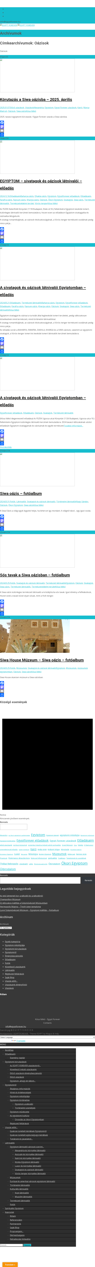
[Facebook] (47, 123)
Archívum (4, 924)
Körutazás (65, 849)
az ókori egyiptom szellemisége (19, 835)
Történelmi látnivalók (66, 501)
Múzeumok (21, 668)
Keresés (4, 822)
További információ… (73, 425)
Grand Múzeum (67, 845)
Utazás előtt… (11, 981)
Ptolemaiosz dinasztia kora (19, 858)
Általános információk (20, 1088)
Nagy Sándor (82, 501)
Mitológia (33, 854)
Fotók (12, 501)
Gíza (75, 845)
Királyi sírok (42, 849)
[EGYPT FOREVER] (17, 25)
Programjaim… (16, 1231)
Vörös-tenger (41, 203)
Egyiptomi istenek (52, 835)
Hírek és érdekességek (20, 1092)
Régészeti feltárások (14, 973)
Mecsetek (24, 854)
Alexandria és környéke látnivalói (30, 1150)
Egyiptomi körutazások (15, 948)
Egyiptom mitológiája (15, 945)
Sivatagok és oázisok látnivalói (41, 501)
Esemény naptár (17, 1057)
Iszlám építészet (24, 849)
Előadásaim (15, 196)
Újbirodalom (8, 869)
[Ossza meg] (47, 135)
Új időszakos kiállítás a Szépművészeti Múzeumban (24, 903)
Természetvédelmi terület (22, 203)
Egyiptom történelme (7, 841)
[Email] (47, 131)
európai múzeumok (20, 845)
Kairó (79, 107)
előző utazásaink (6, 845)
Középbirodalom (76, 849)
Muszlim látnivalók (23, 1196)
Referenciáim (16, 1220)
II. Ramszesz (88, 845)
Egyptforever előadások (68, 196)
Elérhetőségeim (17, 1235)
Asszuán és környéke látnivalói (29, 1154)
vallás (31, 864)
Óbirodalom (54, 863)
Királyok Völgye (54, 849)
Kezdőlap (9, 1050)
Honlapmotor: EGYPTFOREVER (14, 1033)
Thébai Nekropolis (9, 863)
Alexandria (39, 107)
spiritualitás (52, 858)
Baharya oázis (27, 196)
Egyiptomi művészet (87, 835)
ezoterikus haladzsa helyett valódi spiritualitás (44, 845)
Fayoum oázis (19, 199)
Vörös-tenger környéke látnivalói (30, 1173)
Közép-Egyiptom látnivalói (27, 1162)
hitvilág (80, 845)
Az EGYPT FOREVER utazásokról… (25, 1065)
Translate (20, 1040)
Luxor (17, 854)
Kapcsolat (9, 1212)
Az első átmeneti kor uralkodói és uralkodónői (21, 895)
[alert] (47, 763)
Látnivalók (21, 501)
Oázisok (11, 111)
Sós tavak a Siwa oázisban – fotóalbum (35, 575)
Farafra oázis (6, 199)
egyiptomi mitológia (69, 835)
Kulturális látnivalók (19, 1189)
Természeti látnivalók (32, 302)
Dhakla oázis (41, 196)
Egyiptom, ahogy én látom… (23, 1081)
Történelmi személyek (25, 1108)
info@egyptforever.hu (15, 1026)
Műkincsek (71, 854)
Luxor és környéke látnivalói (28, 1166)
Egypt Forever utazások (65, 107)
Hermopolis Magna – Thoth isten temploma (20, 906)
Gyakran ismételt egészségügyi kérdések (29, 1135)
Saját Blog (9, 977)
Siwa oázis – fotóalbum (21, 493)
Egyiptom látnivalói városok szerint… (27, 1146)
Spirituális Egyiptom (14, 1208)
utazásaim (23, 864)
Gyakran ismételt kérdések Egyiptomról (28, 1131)
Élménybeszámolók (40, 864)
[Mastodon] (47, 127)
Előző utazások (17, 107)
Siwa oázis (21, 111)
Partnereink (15, 1223)
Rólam (13, 1216)
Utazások (29, 107)
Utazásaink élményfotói (16, 984)
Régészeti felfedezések (39, 858)
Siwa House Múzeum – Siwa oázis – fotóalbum (42, 660)
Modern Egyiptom (45, 854)
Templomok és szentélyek (76, 858)
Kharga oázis (33, 199)
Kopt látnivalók (22, 1192)
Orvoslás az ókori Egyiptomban (29, 1119)
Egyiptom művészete (19, 1111)
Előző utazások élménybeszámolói (26, 1073)
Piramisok (3, 858)
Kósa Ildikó (31, 111)
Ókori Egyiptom (55, 199)
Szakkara (61, 858)
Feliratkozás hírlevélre (20, 1239)
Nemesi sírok (81, 854)
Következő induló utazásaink (23, 1069)
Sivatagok (68, 199)
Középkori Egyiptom (6, 854)
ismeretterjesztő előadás (9, 849)
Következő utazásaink (15, 966)
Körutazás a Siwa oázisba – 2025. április (36, 99)
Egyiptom (49, 107)
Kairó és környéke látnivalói (28, 1158)
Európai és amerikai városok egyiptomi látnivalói (32, 1181)
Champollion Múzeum (10, 899)
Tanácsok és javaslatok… (21, 1139)
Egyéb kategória (12, 941)
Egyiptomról (10, 952)
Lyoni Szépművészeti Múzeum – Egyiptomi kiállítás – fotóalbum (29, 910)
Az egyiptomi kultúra (19, 1115)
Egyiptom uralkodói (24, 1104)
